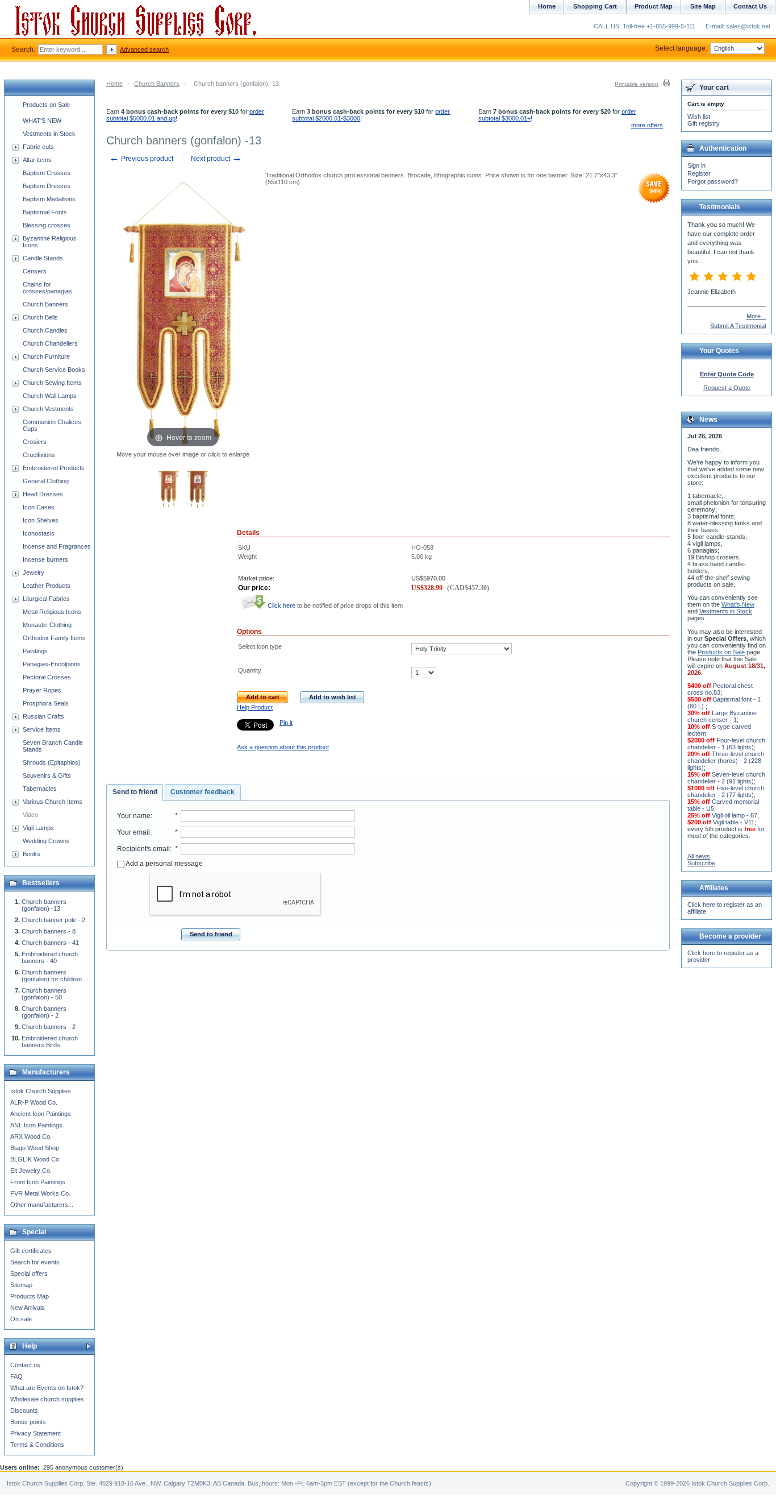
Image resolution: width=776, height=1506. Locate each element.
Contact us (25, 1365)
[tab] (134, 792)
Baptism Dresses (46, 185)
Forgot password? (712, 181)
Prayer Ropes (42, 690)
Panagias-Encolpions (52, 664)
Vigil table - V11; (734, 822)
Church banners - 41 (50, 942)
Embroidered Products (54, 467)
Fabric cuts (38, 146)
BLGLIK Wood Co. (35, 1159)
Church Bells (40, 317)
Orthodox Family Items (54, 637)
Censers (35, 271)
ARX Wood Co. (31, 1136)
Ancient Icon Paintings (40, 1113)
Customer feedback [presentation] (202, 792)
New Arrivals (27, 1307)
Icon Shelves (41, 520)
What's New (737, 604)
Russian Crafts (43, 716)
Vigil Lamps (38, 827)
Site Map (703, 6)
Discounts (24, 1410)
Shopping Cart (595, 6)
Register (699, 173)
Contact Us (750, 6)
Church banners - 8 (49, 931)
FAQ (16, 1376)
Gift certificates (31, 1250)
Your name (134, 816)
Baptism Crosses (46, 172)
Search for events (35, 1262)
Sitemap (21, 1284)
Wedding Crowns (46, 840)
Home (114, 83)
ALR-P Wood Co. (33, 1102)
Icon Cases (39, 507)
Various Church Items (52, 801)
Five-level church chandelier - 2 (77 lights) (725, 791)
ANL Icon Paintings (36, 1125)
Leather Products (46, 585)
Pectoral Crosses (47, 677)
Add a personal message (163, 864)
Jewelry (33, 572)
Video (30, 814)
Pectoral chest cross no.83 (720, 689)
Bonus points (28, 1421)
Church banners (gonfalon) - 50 (44, 994)
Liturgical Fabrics (46, 598)
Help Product (255, 707)
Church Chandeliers (50, 343)
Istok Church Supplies (40, 1091)
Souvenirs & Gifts (47, 775)
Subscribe (701, 863)
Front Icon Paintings (37, 1182)
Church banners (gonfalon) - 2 (44, 1012)
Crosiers (35, 441)
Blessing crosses (46, 225)
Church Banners (157, 83)
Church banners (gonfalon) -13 (44, 905)
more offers (647, 125)
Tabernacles (40, 788)
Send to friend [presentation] (134, 792)
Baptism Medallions (49, 199)
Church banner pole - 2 (53, 919)
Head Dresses (43, 494)
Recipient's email (143, 849)
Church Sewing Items (52, 382)
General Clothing (46, 481)
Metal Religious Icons (52, 611)
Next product (216, 159)
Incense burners (45, 559)
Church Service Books (54, 369)
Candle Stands (43, 258)
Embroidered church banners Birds (50, 1041)
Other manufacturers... (41, 1204)
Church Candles (45, 330)
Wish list (698, 116)
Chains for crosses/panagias (47, 287)
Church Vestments (48, 408)
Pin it (286, 722)
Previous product (141, 159)
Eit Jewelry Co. (31, 1170)
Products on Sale (46, 104)
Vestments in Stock (49, 133)
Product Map (654, 6)
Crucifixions (39, 454)
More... (756, 316)
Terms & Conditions (37, 1444)
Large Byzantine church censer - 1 (722, 716)
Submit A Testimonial (738, 325)
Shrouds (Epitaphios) (52, 762)
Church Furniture (46, 356)
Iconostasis (39, 533)
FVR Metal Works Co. (40, 1193)
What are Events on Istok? (47, 1387)
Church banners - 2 (49, 1026)
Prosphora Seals (46, 703)
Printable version (636, 84)
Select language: (681, 48)
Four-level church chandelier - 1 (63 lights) (726, 743)
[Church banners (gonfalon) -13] (168, 487)
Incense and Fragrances (57, 546)
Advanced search (144, 49)
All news (698, 856)
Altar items (37, 159)
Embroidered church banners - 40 (50, 957)
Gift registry (703, 123)
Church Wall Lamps (50, 395)
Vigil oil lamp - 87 (734, 815)
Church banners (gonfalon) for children (52, 975)
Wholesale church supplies (47, 1399)
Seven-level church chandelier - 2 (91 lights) (726, 778)
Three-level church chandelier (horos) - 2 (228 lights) (725, 760)
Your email (133, 832)
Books (31, 854)
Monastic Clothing (47, 624)
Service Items (42, 729)
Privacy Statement (35, 1433)
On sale (21, 1319)
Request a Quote (726, 387)
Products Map (29, 1296)
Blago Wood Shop (34, 1147)
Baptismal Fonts (45, 212)
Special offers (29, 1273)
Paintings (35, 651)
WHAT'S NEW (42, 120)
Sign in (696, 165)
